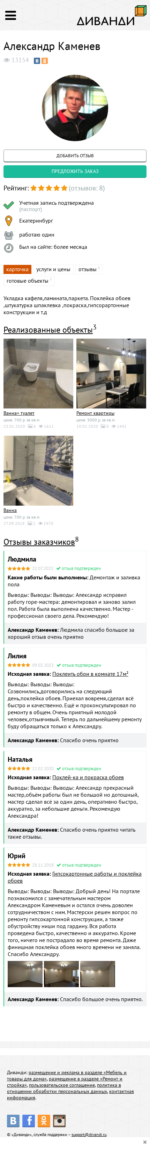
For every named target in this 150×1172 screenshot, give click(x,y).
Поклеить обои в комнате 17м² (90, 673)
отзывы (87, 269)
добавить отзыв (75, 156)
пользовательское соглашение (62, 1085)
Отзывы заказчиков (39, 541)
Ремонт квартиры (95, 413)
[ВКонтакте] (37, 61)
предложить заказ (75, 171)
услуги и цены (53, 269)
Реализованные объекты (48, 329)
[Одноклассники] (45, 61)
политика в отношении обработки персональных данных (64, 1088)
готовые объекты (27, 280)
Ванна (10, 510)
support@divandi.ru (89, 1134)
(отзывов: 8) (87, 188)
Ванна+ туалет (19, 413)
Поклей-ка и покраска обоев (88, 777)
